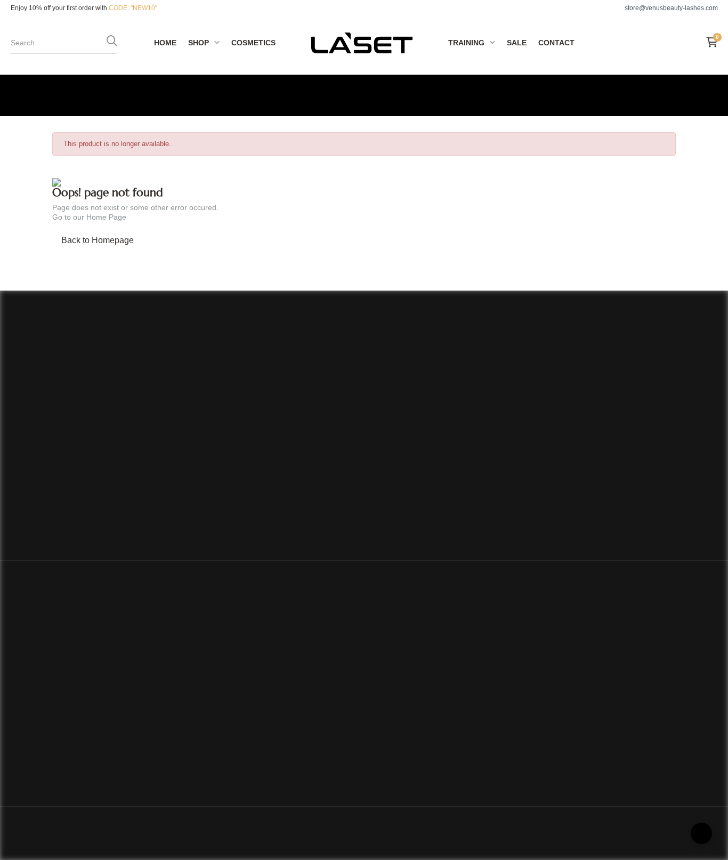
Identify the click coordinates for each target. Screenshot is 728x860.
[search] (112, 42)
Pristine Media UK (303, 832)
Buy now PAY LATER (409, 769)
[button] (666, 8)
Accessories (220, 769)
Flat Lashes (218, 721)
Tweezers (215, 753)
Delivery (386, 689)
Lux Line (213, 689)
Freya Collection (226, 673)
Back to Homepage (97, 240)
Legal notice (393, 705)
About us (387, 673)
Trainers (386, 737)
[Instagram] (588, 787)
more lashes (219, 737)
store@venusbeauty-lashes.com (95, 751)
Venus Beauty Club (405, 753)
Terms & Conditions (406, 721)
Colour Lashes (223, 705)
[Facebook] (559, 787)
